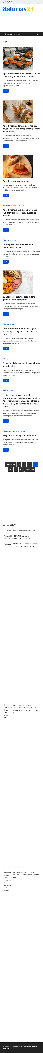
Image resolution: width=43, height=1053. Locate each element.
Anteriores (11, 465)
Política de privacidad (30, 1046)
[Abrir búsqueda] (37, 34)
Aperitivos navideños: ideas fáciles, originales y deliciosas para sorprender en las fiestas (21, 128)
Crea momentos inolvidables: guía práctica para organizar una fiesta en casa (20, 331)
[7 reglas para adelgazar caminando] (21, 431)
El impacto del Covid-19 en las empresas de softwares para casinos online (26, 874)
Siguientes (30, 469)
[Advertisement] (23, 23)
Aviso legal (6, 1048)
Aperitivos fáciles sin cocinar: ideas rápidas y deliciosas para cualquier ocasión (20, 212)
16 (30, 465)
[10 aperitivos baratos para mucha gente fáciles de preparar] (21, 282)
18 (10, 469)
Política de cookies (16, 1046)
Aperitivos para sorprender (16, 181)
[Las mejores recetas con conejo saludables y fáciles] (21, 240)
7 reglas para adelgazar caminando (19, 435)
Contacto (6, 1046)
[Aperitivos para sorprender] (21, 166)
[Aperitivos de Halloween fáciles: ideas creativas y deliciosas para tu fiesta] (21, 58)
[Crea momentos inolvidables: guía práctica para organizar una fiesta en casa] (21, 324)
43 (21, 469)
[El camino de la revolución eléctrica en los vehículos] (21, 358)
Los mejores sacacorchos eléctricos (16, 867)
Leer (5, 90)
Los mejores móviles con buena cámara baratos (20, 531)
